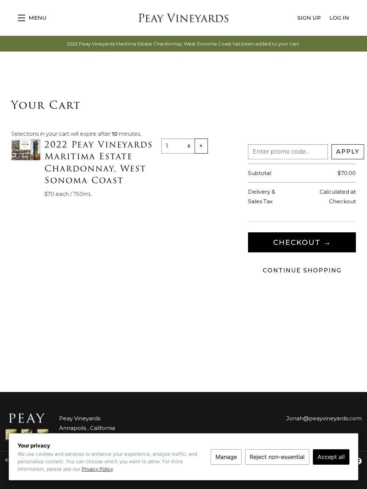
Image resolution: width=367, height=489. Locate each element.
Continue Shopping (302, 270)
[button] (32, 18)
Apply (347, 151)
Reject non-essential (277, 456)
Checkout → (302, 242)
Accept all (331, 456)
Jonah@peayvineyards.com (324, 418)
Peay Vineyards (183, 18)
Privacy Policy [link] (97, 469)
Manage (226, 456)
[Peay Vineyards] (26, 426)
